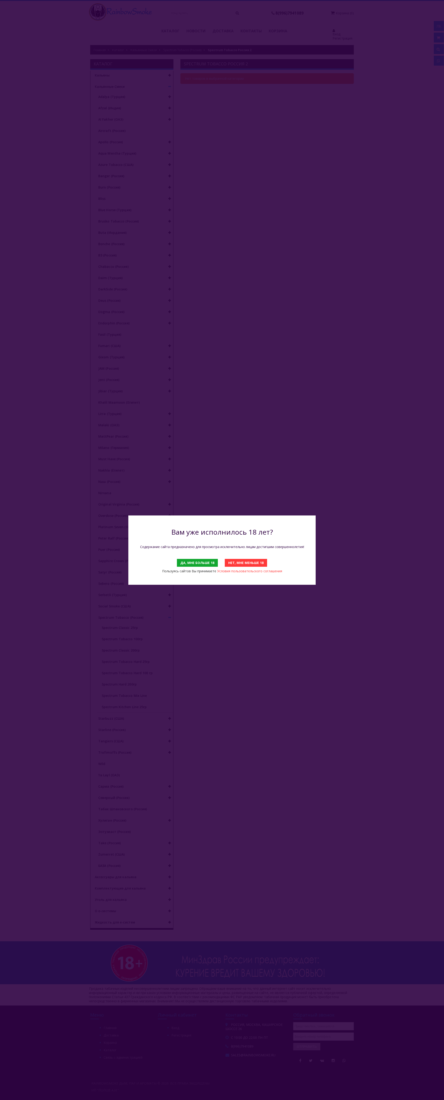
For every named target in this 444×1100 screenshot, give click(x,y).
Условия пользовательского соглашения (249, 571)
